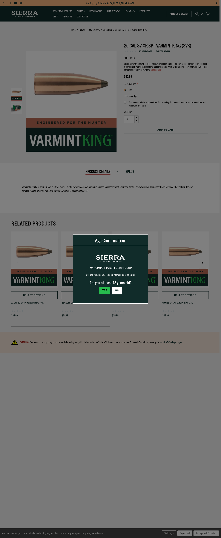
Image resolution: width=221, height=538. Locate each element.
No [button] (117, 290)
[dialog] (110, 269)
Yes (104, 290)
